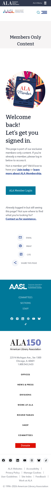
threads (31, 460)
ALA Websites (15, 468)
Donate (25, 445)
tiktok (25, 324)
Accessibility (32, 468)
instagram (17, 318)
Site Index (26, 476)
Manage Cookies (32, 472)
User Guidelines (9, 476)
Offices (25, 374)
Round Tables (25, 415)
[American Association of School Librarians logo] (12, 11)
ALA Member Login (20, 190)
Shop (25, 425)
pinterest (28, 318)
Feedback (41, 476)
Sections (25, 303)
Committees (25, 297)
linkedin (22, 318)
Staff (26, 308)
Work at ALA (25, 404)
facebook (11, 318)
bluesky (39, 318)
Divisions (25, 394)
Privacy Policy (13, 472)
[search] (38, 12)
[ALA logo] (25, 345)
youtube (33, 319)
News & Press (25, 384)
